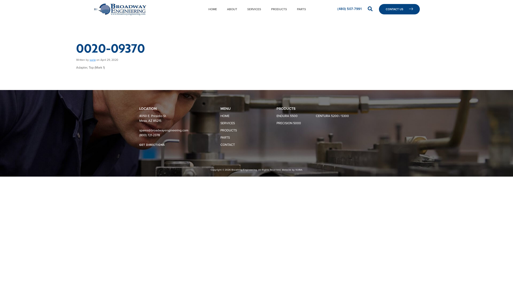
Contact (227, 145)
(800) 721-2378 (149, 135)
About (232, 9)
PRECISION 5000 (289, 123)
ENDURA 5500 (287, 116)
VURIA (299, 169)
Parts (301, 9)
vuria (93, 60)
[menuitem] (212, 9)
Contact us (395, 9)
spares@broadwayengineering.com (163, 130)
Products (279, 9)
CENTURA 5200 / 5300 (332, 116)
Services (254, 9)
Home (212, 9)
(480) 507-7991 (350, 9)
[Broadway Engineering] (120, 9)
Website (286, 169)
